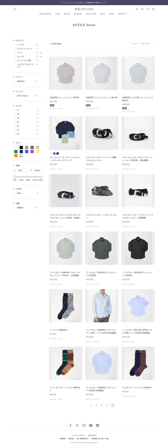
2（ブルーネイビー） (123, 383)
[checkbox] (28, 44)
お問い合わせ (92, 435)
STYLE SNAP (91, 14)
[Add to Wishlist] (78, 86)
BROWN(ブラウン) (130, 153)
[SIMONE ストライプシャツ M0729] (102, 73)
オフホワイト (51, 153)
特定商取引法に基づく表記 (100, 438)
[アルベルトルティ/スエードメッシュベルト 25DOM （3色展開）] (138, 133)
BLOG (102, 14)
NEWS (111, 14)
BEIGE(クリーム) (123, 153)
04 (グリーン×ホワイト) (51, 268)
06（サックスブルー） (123, 326)
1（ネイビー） (51, 326)
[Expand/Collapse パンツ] (41, 52)
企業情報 (62, 438)
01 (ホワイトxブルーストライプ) (87, 93)
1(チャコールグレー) (87, 268)
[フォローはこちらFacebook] (70, 425)
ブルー (54, 153)
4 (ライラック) (90, 383)
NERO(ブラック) (87, 153)
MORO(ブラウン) (51, 211)
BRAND (67, 14)
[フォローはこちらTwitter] (77, 425)
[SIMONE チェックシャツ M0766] (65, 73)
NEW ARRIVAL (45, 14)
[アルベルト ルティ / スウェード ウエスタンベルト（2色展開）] (138, 190)
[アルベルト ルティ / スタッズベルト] (102, 190)
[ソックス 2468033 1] (65, 305)
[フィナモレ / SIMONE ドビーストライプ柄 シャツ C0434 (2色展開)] (102, 305)
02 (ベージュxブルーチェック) (51, 93)
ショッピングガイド (78, 435)
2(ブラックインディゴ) (123, 268)
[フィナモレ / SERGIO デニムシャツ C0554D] (138, 248)
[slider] (14, 177)
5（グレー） (54, 326)
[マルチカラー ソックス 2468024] (138, 363)
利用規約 (71, 438)
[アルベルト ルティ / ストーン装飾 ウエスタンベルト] (102, 133)
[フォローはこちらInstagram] (84, 425)
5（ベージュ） (54, 383)
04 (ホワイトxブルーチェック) (123, 93)
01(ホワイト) (90, 326)
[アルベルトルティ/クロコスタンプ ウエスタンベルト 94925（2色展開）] (65, 190)
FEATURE (78, 14)
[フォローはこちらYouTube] (91, 425)
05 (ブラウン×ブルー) (54, 268)
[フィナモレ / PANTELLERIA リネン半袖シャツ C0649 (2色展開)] (138, 305)
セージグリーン (60, 153)
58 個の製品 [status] (56, 43)
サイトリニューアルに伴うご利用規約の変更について (84, 2)
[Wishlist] (147, 9)
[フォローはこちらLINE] (97, 425)
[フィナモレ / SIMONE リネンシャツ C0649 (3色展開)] (102, 363)
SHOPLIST (122, 14)
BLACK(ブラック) (126, 153)
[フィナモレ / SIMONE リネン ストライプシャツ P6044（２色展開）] (65, 248)
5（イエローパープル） (126, 383)
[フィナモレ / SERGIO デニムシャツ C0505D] (102, 248)
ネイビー (57, 153)
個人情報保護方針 (83, 438)
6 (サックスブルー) (87, 383)
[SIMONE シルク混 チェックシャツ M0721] (138, 73)
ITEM (57, 14)
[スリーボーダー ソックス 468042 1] (65, 363)
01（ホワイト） (126, 326)
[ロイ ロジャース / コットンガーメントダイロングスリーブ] (65, 133)
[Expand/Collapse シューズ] (41, 56)
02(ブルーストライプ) (87, 326)
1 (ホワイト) (93, 383)
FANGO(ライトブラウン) (126, 211)
